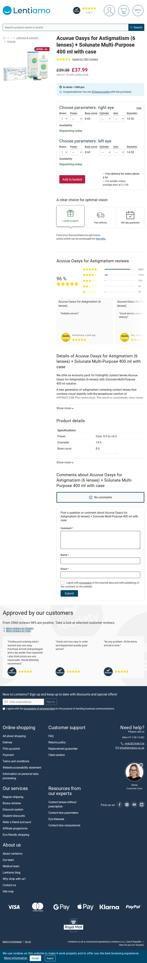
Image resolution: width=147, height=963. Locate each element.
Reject (50, 958)
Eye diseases (56, 819)
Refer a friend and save (17, 822)
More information (15, 958)
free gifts (100, 238)
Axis (115, 113)
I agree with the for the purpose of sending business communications (60, 708)
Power (73, 113)
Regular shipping (13, 797)
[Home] (4, 38)
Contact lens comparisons (64, 825)
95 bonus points (101, 91)
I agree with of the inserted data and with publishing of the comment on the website (100, 584)
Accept (35, 958)
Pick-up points (11, 749)
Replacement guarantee (62, 749)
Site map (8, 891)
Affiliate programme (15, 828)
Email (65, 569)
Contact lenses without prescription (62, 804)
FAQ (50, 736)
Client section (56, 755)
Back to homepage (12, 941)
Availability (65, 125)
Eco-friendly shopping (16, 835)
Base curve (91, 113)
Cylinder (104, 113)
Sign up (51, 702)
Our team (8, 860)
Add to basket (72, 179)
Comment (67, 528)
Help (138, 108)
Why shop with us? (14, 879)
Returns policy (57, 742)
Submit (69, 593)
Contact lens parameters (63, 813)
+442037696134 (134, 743)
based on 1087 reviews (85, 59)
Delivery (7, 742)
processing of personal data (39, 708)
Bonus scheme (12, 803)
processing (85, 582)
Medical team (11, 866)
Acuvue (11, 41)
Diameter (132, 113)
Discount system (13, 810)
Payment (8, 755)
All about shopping (14, 736)
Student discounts (14, 816)
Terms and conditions (16, 761)
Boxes (62, 113)
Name (65, 554)
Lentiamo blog (11, 872)
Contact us (9, 885)
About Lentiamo (12, 854)
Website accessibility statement (22, 768)
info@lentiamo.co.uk (132, 748)
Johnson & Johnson (27, 37)
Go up (28, 941)
